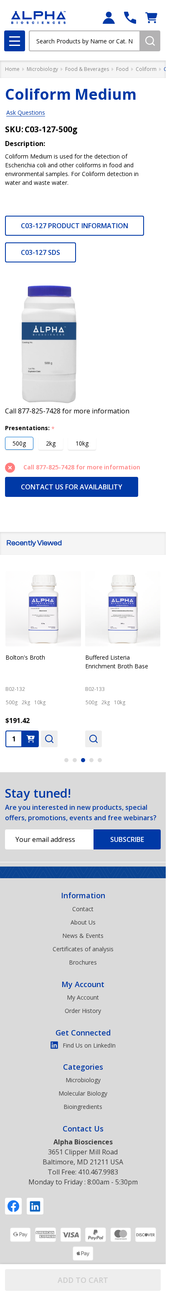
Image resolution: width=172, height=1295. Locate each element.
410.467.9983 (98, 1172)
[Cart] (151, 17)
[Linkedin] (35, 1206)
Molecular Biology (82, 1093)
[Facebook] (13, 1206)
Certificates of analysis (83, 949)
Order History (83, 1011)
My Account (82, 984)
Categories (83, 1067)
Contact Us (83, 1129)
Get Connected (83, 1033)
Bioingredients (82, 1107)
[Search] (149, 40)
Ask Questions (25, 112)
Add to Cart (83, 1280)
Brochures (83, 962)
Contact (83, 909)
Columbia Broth (26, 657)
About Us (83, 922)
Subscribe (127, 839)
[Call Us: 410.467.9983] (130, 17)
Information (83, 895)
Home (12, 69)
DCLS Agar (99, 657)
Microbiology (83, 1080)
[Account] (108, 17)
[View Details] (13, 738)
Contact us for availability (71, 486)
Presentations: (30, 428)
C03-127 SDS (40, 252)
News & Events (83, 936)
